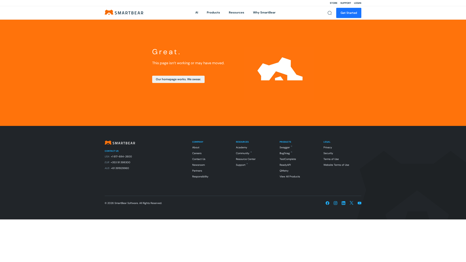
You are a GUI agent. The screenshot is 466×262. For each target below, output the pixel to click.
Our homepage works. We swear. (178, 79)
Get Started (349, 13)
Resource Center (246, 159)
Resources (236, 12)
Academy (241, 147)
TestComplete (288, 159)
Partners (197, 170)
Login (357, 3)
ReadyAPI (285, 164)
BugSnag (285, 153)
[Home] (124, 12)
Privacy (327, 147)
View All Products (290, 176)
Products (213, 12)
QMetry (284, 170)
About (195, 147)
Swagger (285, 147)
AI (196, 12)
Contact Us (198, 159)
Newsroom (198, 164)
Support (345, 3)
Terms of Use (331, 159)
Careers (197, 153)
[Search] (329, 13)
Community (242, 153)
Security (328, 153)
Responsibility (200, 176)
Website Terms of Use (336, 164)
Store (333, 3)
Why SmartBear (264, 12)
